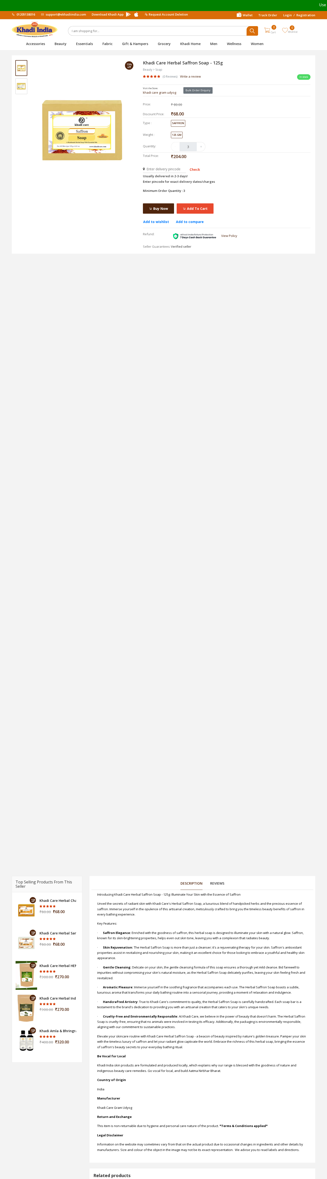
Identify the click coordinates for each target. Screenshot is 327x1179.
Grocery (164, 43)
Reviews (217, 883)
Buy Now (160, 208)
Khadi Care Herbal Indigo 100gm (57, 998)
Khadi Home (190, 43)
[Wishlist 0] (285, 30)
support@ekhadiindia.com (65, 14)
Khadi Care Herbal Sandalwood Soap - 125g (57, 933)
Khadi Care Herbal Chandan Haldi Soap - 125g (57, 900)
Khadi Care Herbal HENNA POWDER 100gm (57, 965)
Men (213, 43)
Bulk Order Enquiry (198, 90)
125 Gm (176, 135)
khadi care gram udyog (159, 92)
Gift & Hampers (135, 43)
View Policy (229, 236)
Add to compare (190, 221)
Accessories (35, 43)
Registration (305, 15)
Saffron (178, 123)
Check (195, 169)
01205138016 (25, 14)
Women (257, 43)
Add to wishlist (156, 221)
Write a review (190, 76)
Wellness (234, 43)
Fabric (107, 43)
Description (191, 883)
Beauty (61, 43)
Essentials (84, 43)
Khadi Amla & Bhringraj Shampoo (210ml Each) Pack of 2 (57, 1031)
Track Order (267, 15)
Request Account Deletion (168, 14)
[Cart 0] (267, 30)
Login (287, 15)
